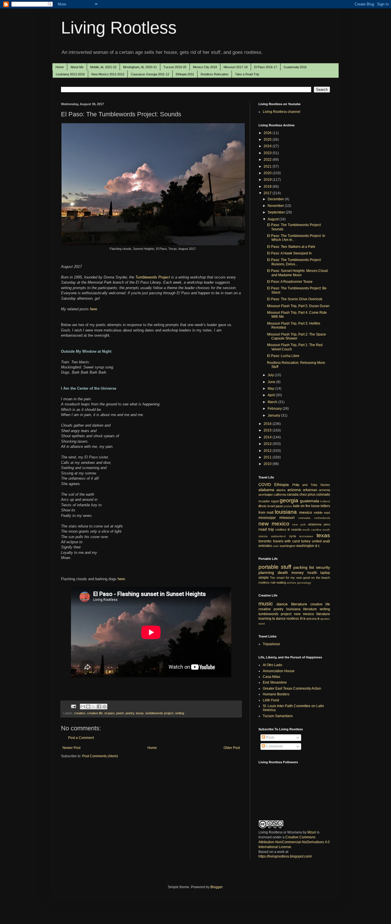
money (297, 572)
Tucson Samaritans (278, 716)
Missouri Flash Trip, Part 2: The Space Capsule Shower (296, 336)
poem (120, 713)
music (265, 604)
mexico (305, 512)
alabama (266, 489)
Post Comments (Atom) (100, 756)
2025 (268, 140)
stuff (286, 567)
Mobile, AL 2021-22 (103, 67)
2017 (268, 193)
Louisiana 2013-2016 (70, 74)
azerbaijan (265, 494)
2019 (268, 180)
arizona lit (312, 618)
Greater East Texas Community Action (292, 688)
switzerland (278, 536)
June (272, 382)
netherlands (322, 517)
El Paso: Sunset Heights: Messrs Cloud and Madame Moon (297, 273)
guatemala (309, 501)
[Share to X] (93, 706)
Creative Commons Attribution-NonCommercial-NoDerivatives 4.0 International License (294, 842)
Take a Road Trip (247, 74)
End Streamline (275, 682)
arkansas (310, 490)
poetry (130, 713)
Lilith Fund (271, 700)
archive (291, 582)
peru (327, 524)
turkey (306, 541)
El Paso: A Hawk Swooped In (289, 253)
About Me (77, 67)
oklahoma (314, 524)
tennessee (306, 536)
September (277, 212)
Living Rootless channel (281, 112)
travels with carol (286, 541)
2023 (268, 153)
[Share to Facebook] (99, 706)
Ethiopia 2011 (185, 74)
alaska (280, 490)
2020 (268, 173)
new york (298, 524)
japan (279, 506)
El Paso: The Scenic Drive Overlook (294, 299)
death (283, 572)
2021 (268, 166)
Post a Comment (81, 738)
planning (266, 572)
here (93, 309)
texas (140, 713)
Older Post (232, 748)
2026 (268, 133)
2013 (268, 444)
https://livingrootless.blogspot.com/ (285, 856)
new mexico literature (312, 614)
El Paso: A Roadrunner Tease (290, 282)
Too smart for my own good (290, 577)
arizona (294, 489)
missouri (287, 517)
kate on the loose (306, 506)
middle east (322, 512)
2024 (268, 146)
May (271, 389)
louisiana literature (301, 609)
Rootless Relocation (214, 74)
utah (276, 546)
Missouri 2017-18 (236, 67)
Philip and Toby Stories (311, 484)
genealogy (304, 582)
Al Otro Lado (272, 665)
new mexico (273, 524)
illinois (262, 506)
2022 (268, 160)
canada (293, 495)
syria (292, 536)
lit (304, 618)
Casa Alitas (271, 677)
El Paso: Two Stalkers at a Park (291, 247)
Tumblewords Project (152, 277)
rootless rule (267, 582)
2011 (268, 457)
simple (263, 578)
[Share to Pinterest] (104, 706)
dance (282, 604)
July (271, 375)
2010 (268, 464)
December (276, 199)
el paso (109, 713)
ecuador (264, 501)
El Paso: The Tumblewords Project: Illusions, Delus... (294, 262)
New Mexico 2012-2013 (107, 74)
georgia (289, 500)
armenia (324, 490)
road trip (266, 529)
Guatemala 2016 (295, 67)
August (273, 219)
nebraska (304, 517)
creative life (95, 713)
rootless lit (282, 529)
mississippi (267, 518)
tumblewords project (159, 713)
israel (271, 506)
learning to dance (272, 619)
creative (79, 713)
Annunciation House (279, 671)
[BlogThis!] (88, 706)
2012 (268, 451)
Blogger (216, 887)
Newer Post (71, 748)
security (323, 567)
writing (179, 713)
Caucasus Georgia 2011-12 (150, 74)
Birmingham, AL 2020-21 (140, 67)
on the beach (320, 577)
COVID (264, 484)
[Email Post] (73, 706)
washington (287, 546)
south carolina (312, 529)
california (280, 494)
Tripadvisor (271, 644)
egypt (275, 501)
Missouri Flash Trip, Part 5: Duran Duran (298, 306)
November (276, 206)
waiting (281, 582)
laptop (325, 573)
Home (60, 67)
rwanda (296, 529)
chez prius (307, 495)
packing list (303, 567)
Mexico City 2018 (205, 67)
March (273, 402)
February (275, 409)
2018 (268, 187)
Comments (274, 746)
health (312, 573)
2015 (268, 430)
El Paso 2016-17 (265, 67)
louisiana (286, 512)
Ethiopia (281, 484)
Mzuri (311, 832)
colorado (323, 495)
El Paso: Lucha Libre (283, 356)
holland (325, 501)
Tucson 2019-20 (174, 67)
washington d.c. (308, 546)
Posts (270, 737)
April (272, 395)
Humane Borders (276, 694)
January (274, 415)
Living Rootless (119, 27)
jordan (288, 506)
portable (268, 567)
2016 (268, 424)
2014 (268, 437)
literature (299, 604)
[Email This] (83, 706)
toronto (264, 541)
